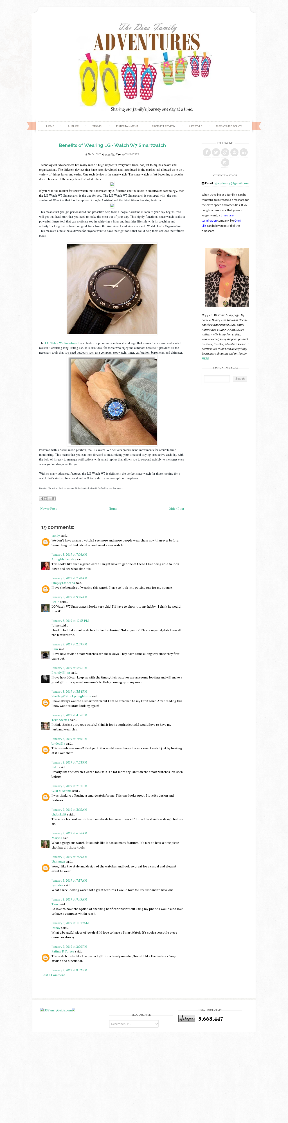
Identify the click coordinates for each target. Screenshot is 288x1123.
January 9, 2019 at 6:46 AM (69, 833)
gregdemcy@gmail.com (232, 183)
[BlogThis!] (45, 498)
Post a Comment (53, 975)
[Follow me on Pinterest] (234, 152)
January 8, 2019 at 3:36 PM (69, 668)
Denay (56, 927)
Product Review (163, 126)
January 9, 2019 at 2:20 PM (69, 946)
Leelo (55, 602)
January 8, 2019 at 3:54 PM (69, 691)
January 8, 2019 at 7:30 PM (69, 739)
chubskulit (59, 814)
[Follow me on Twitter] (216, 152)
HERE (205, 358)
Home (50, 126)
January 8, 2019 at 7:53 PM (69, 786)
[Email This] (41, 498)
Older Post (176, 508)
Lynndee (57, 885)
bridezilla (58, 743)
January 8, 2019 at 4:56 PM (69, 715)
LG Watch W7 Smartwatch (62, 343)
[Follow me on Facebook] (207, 152)
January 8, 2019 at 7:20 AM (69, 578)
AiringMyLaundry (64, 559)
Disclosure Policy (229, 126)
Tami (55, 904)
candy (56, 535)
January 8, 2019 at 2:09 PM (69, 644)
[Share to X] (49, 498)
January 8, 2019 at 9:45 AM (69, 597)
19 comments (130, 154)
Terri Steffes (60, 720)
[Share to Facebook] (54, 498)
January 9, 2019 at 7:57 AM (69, 880)
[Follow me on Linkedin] (244, 152)
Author (73, 126)
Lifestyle (195, 126)
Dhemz (96, 154)
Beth (55, 767)
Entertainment (127, 126)
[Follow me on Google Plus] (225, 152)
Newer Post (48, 508)
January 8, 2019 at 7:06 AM (69, 554)
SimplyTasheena (63, 583)
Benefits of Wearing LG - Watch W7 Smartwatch (112, 145)
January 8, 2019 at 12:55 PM (70, 620)
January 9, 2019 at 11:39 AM (70, 923)
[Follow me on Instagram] (225, 162)
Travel (97, 126)
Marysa (57, 838)
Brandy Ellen (61, 672)
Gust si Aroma (62, 790)
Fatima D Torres (63, 951)
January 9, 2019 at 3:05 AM (69, 809)
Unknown (58, 861)
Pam (55, 649)
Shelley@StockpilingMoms (71, 696)
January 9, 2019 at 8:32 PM (69, 970)
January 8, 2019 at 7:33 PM (69, 762)
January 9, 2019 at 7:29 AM (69, 857)
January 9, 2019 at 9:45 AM (69, 899)
